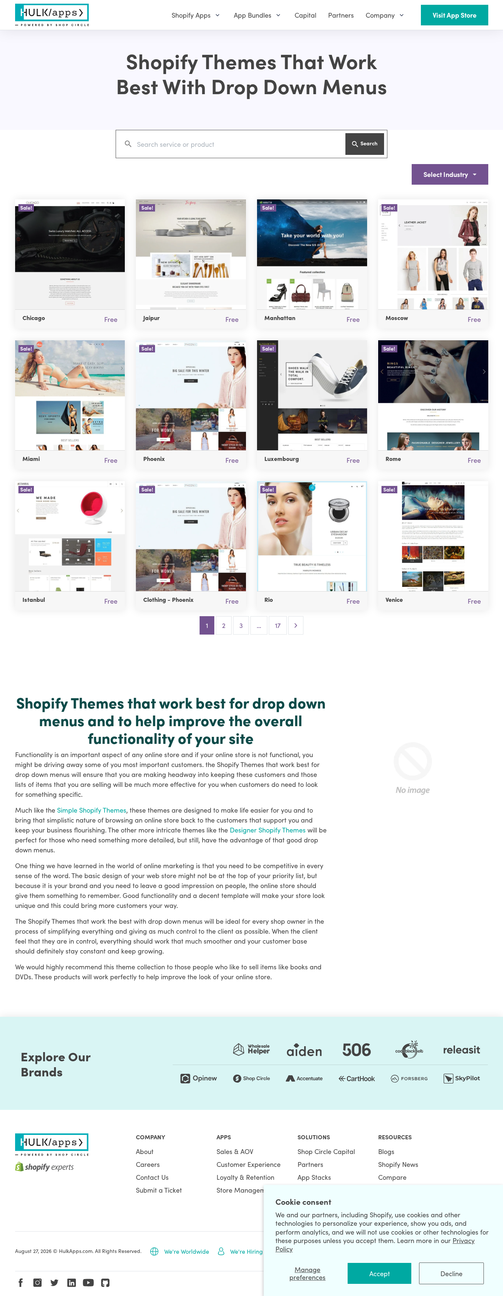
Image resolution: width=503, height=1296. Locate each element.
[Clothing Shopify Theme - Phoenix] (191, 536)
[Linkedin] (71, 1282)
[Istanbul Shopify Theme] (70, 536)
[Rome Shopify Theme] (433, 395)
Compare (392, 1177)
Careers (148, 1164)
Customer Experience (249, 1164)
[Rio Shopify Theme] (312, 536)
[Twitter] (54, 1282)
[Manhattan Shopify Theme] (312, 254)
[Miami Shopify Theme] (70, 395)
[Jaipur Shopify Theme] (191, 254)
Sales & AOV (235, 1151)
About (145, 1151)
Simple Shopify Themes (91, 809)
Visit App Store (454, 14)
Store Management (246, 1189)
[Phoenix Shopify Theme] (191, 395)
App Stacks (314, 1177)
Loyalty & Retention (245, 1177)
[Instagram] (37, 1282)
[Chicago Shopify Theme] (70, 254)
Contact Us (152, 1177)
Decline (451, 1273)
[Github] (105, 1282)
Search (368, 143)
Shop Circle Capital (326, 1151)
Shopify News (398, 1164)
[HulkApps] (52, 15)
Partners (310, 1164)
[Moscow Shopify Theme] (433, 254)
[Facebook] (20, 1282)
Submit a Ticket (159, 1189)
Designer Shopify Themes (268, 829)
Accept (379, 1273)
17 (278, 625)
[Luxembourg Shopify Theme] (312, 395)
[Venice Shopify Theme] (433, 536)
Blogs (386, 1151)
